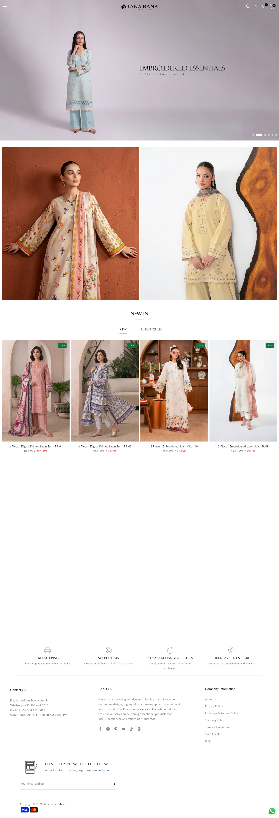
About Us (211, 695)
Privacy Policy (214, 702)
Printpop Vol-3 (154, 275)
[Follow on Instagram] (108, 725)
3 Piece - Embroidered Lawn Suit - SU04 (243, 442)
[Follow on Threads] (139, 725)
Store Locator (213, 730)
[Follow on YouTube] (123, 725)
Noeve (148, 287)
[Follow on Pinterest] (116, 725)
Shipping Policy (215, 716)
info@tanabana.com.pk (33, 696)
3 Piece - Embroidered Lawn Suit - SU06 (105, 442)
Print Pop (12, 280)
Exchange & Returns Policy (222, 709)
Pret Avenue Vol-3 (157, 270)
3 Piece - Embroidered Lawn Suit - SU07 (35, 442)
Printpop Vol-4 (154, 281)
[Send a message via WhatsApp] (272, 811)
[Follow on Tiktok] (131, 725)
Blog (208, 737)
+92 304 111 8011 (33, 706)
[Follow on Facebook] (100, 725)
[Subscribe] (111, 780)
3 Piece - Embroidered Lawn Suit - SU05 (174, 442)
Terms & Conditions (217, 723)
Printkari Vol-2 (16, 286)
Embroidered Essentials (22, 274)
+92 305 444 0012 (36, 701)
